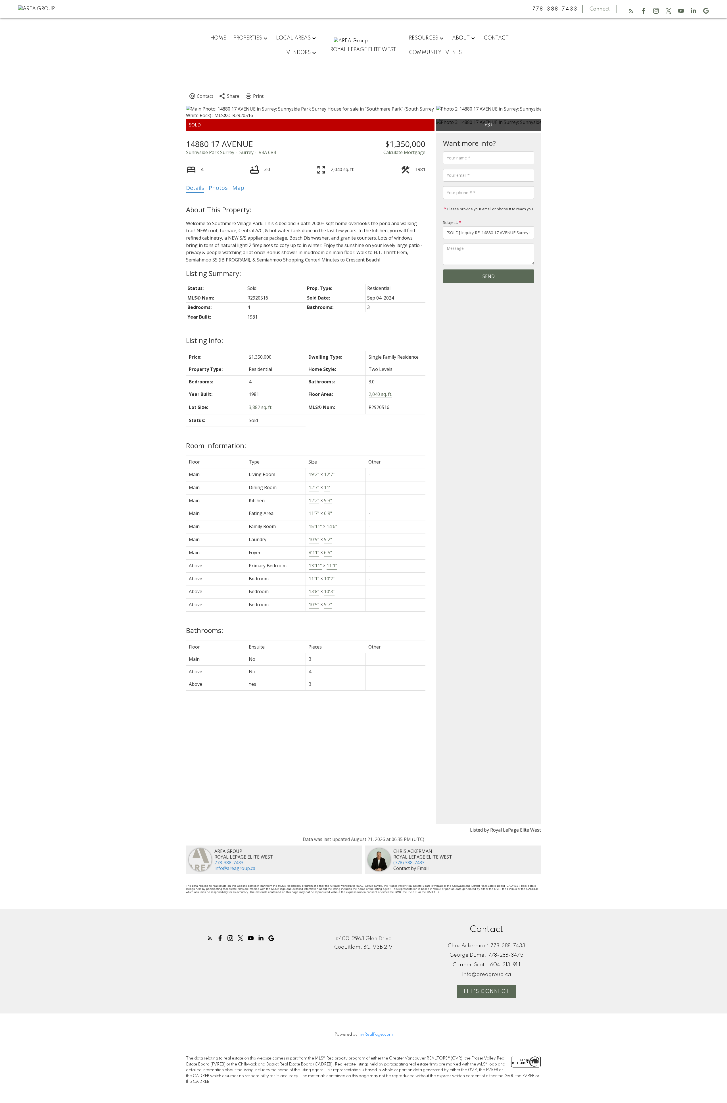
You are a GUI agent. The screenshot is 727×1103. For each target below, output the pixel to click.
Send (488, 276)
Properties (247, 38)
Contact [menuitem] (496, 38)
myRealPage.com (375, 1034)
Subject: (450, 222)
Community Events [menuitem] (435, 52)
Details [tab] (195, 188)
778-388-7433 (228, 862)
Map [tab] (238, 188)
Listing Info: (204, 340)
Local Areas (293, 38)
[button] (631, 11)
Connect (600, 9)
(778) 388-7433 (409, 862)
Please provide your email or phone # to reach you (489, 208)
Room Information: (216, 445)
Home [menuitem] (218, 38)
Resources (423, 38)
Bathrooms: (204, 630)
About (461, 38)
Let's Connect (486, 991)
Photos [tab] (218, 188)
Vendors (298, 52)
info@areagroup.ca (234, 868)
